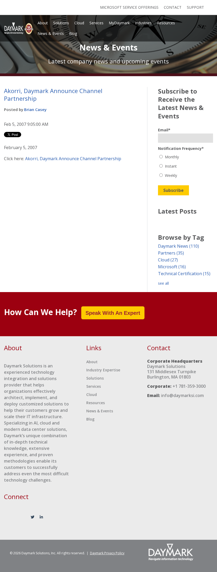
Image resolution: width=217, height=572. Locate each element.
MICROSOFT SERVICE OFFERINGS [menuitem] (129, 7)
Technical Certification (184, 273)
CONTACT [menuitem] (173, 7)
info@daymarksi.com (182, 395)
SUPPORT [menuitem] (195, 7)
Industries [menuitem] (143, 22)
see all (163, 283)
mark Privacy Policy (107, 553)
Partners (171, 253)
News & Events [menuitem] (51, 33)
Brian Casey (35, 109)
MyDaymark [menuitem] (119, 22)
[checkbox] (185, 166)
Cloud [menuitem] (79, 22)
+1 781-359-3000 (189, 386)
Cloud (168, 260)
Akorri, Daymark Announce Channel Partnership (73, 159)
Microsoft (172, 267)
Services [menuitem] (96, 22)
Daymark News (178, 246)
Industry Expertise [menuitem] (103, 369)
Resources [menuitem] (166, 22)
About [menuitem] (43, 22)
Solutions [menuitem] (61, 22)
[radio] (185, 156)
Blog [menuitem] (73, 33)
